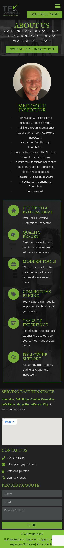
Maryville (23, 404)
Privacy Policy (45, 544)
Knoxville (8, 399)
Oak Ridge (22, 399)
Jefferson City (39, 404)
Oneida (35, 399)
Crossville (47, 399)
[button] (57, 6)
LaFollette (8, 404)
